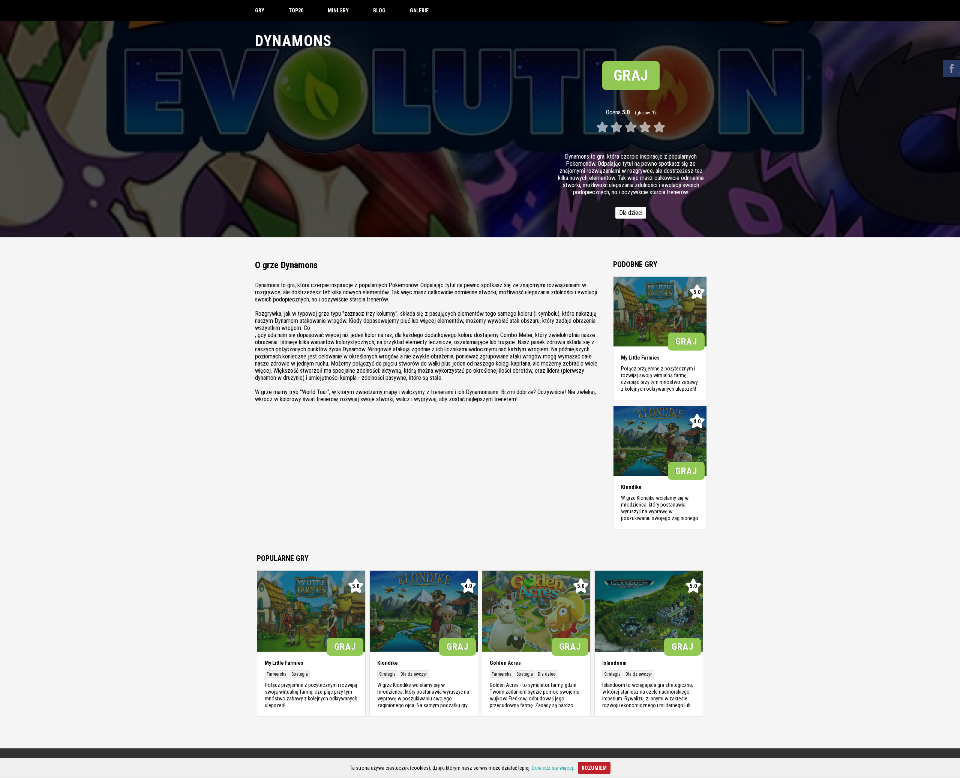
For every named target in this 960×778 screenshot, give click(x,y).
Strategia (299, 674)
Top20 (296, 10)
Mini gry (338, 10)
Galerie (419, 10)
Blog (379, 10)
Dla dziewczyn (414, 674)
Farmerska (276, 674)
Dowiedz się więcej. (553, 768)
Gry (259, 10)
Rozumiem (594, 768)
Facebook (951, 68)
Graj (631, 75)
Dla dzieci (630, 212)
